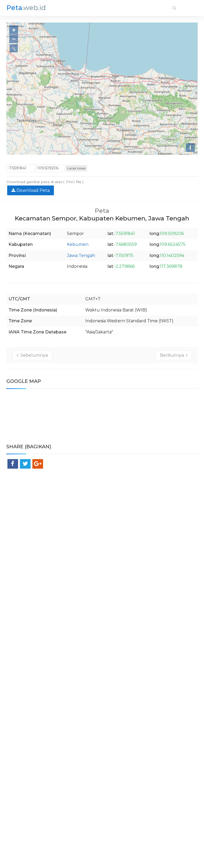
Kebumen (77, 244)
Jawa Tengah (81, 255)
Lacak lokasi (76, 168)
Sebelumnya (33, 355)
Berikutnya (173, 355)
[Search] (174, 7)
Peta (26, 8)
